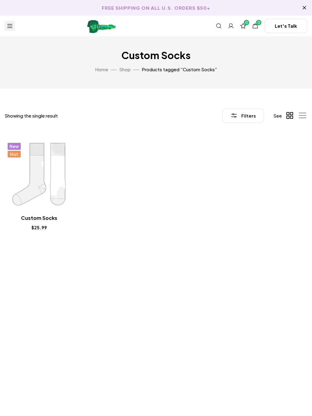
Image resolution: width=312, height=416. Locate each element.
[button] (285, 26)
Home (101, 69)
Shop (125, 69)
